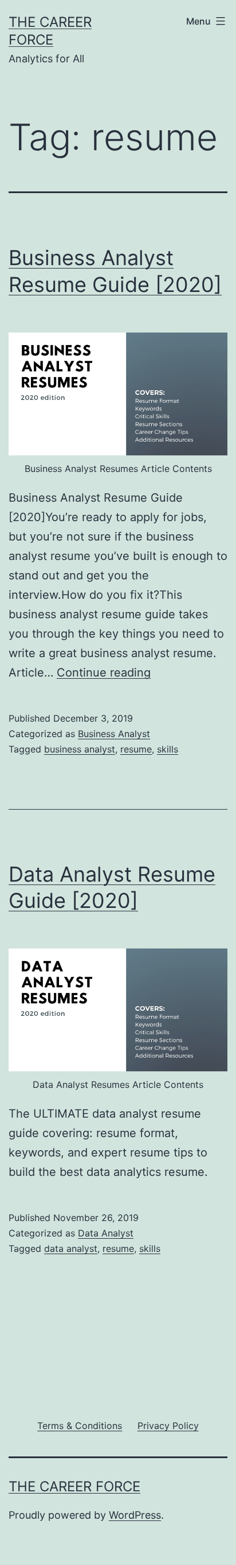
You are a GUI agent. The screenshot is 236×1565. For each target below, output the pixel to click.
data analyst (70, 1248)
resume (136, 749)
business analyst (79, 749)
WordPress (135, 1515)
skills (167, 749)
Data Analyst (105, 1233)
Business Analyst (114, 733)
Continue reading (104, 672)
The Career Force (74, 1486)
